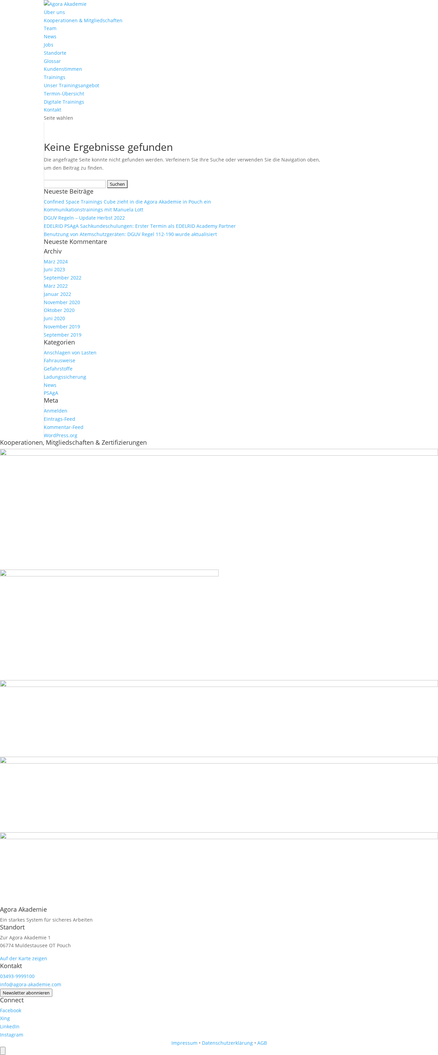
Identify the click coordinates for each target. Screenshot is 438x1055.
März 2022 (56, 286)
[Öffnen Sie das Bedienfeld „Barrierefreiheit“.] (2, 1051)
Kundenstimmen (63, 69)
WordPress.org (60, 435)
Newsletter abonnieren (26, 993)
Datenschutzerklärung (227, 1043)
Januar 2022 (57, 294)
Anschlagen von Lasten (70, 352)
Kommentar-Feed (63, 427)
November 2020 (62, 302)
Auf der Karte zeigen (23, 958)
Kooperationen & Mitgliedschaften (83, 20)
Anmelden (55, 410)
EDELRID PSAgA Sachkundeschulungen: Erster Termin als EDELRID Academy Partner (140, 226)
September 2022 (62, 277)
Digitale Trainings (64, 102)
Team (50, 28)
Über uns (54, 12)
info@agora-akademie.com (30, 984)
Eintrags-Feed (59, 419)
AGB (262, 1043)
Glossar (52, 61)
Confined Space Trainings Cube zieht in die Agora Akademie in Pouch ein (127, 201)
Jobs (48, 44)
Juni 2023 (54, 269)
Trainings (54, 77)
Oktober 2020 (59, 310)
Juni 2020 (54, 318)
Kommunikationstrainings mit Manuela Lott (93, 209)
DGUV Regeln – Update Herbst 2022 (84, 217)
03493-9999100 (17, 976)
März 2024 (56, 261)
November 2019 (62, 326)
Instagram (11, 1034)
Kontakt (52, 109)
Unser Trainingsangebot (71, 85)
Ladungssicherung (65, 377)
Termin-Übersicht (64, 93)
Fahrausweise (59, 360)
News (50, 36)
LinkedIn (10, 1026)
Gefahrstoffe (58, 368)
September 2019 (62, 334)
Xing (5, 1018)
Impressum (184, 1043)
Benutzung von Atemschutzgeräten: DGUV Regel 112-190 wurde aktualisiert (130, 234)
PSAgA (51, 393)
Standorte (55, 53)
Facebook (10, 1010)
